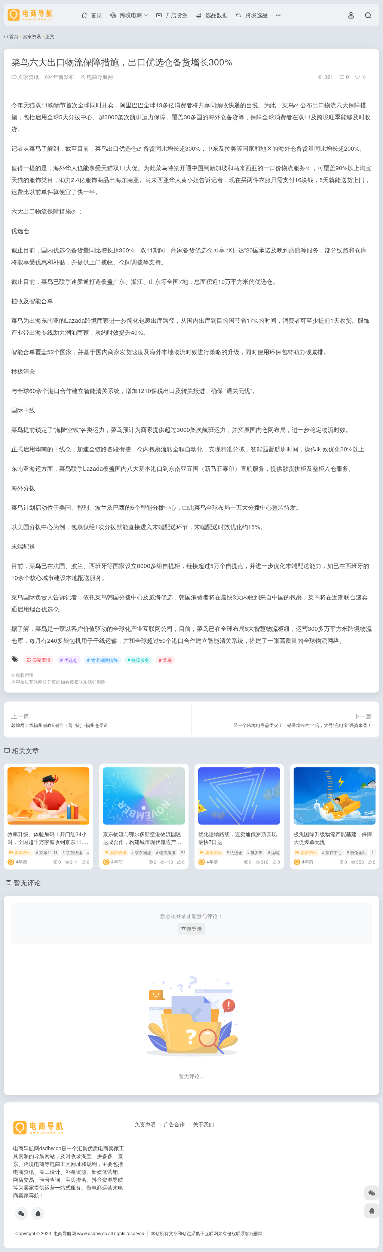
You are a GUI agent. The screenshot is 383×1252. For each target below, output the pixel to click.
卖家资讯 (32, 36)
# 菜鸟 (165, 660)
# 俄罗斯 (255, 852)
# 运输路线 (278, 852)
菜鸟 (288, 105)
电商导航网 (99, 76)
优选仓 (128, 148)
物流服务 (293, 167)
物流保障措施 (53, 211)
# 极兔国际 (357, 852)
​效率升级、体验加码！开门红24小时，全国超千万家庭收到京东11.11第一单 (48, 841)
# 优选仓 (68, 660)
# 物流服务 (138, 660)
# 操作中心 (332, 852)
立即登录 (191, 928)
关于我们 (203, 1124)
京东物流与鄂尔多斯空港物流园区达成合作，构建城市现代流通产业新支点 (142, 841)
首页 (13, 36)
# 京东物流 (141, 852)
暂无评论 (27, 882)
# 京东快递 (72, 852)
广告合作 (174, 1124)
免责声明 (145, 1124)
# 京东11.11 (47, 852)
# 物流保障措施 (102, 660)
